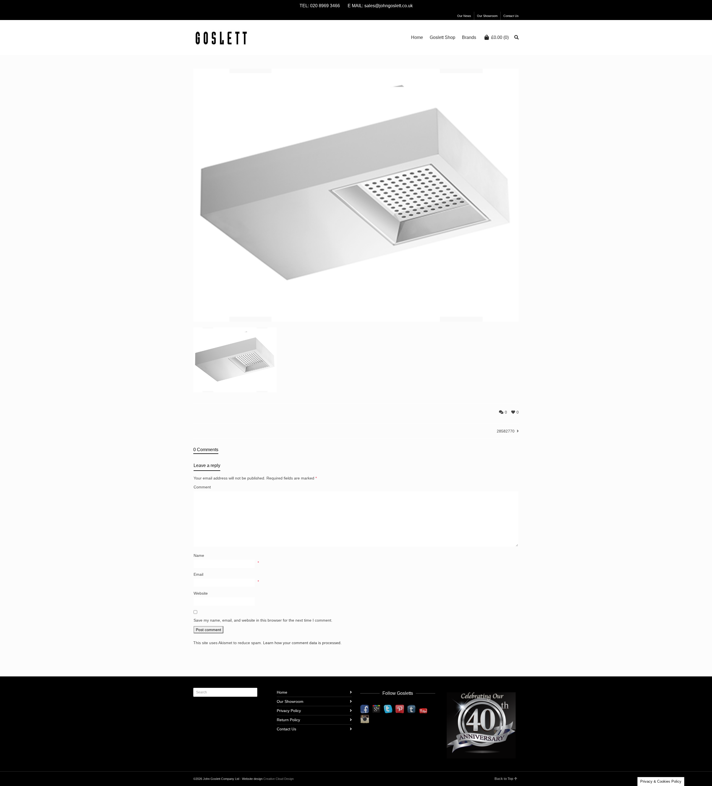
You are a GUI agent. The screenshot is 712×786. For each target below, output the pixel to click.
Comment (202, 487)
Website (201, 593)
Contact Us (511, 16)
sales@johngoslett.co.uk (388, 5)
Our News (464, 16)
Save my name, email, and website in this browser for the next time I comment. (263, 620)
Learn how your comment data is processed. (302, 643)
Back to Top (504, 779)
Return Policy (288, 720)
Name (199, 555)
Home (282, 692)
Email (198, 574)
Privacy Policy (289, 710)
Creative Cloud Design (278, 778)
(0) (500, 37)
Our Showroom (487, 16)
